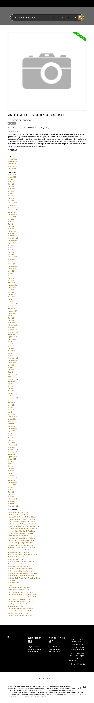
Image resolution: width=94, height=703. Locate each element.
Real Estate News (13, 583)
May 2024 (11, 224)
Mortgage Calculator (34, 649)
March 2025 (11, 200)
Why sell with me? (54, 647)
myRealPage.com (50, 679)
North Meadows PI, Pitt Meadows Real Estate (22, 573)
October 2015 (12, 426)
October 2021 (12, 283)
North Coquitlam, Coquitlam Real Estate (21, 571)
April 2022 (11, 278)
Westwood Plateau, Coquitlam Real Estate (21, 611)
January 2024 (12, 233)
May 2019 (11, 346)
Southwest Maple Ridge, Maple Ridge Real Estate (24, 597)
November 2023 (13, 238)
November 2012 (13, 506)
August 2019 (12, 339)
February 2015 (12, 445)
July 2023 (11, 245)
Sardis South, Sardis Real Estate (18, 590)
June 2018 (11, 367)
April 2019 (11, 348)
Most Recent (12, 174)
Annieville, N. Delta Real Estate (18, 514)
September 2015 (13, 428)
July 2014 (11, 461)
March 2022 (11, 280)
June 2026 (11, 181)
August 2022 (12, 268)
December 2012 (13, 504)
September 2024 (13, 214)
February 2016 (12, 417)
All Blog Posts (12, 159)
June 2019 (11, 344)
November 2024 (13, 210)
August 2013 (12, 485)
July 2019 (11, 341)
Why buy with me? (34, 647)
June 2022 (11, 273)
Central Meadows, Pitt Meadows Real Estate (22, 524)
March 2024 (11, 228)
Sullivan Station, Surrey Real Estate (19, 599)
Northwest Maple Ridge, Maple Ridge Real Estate (24, 578)
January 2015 (12, 447)
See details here (13, 131)
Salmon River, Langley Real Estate (19, 587)
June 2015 (11, 435)
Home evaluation (54, 649)
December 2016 (13, 398)
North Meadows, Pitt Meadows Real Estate (21, 575)
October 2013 (12, 480)
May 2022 (11, 276)
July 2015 (11, 433)
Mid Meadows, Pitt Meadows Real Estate (21, 561)
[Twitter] (74, 664)
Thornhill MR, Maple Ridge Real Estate (20, 601)
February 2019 (12, 353)
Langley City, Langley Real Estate (19, 552)
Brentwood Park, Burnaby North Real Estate (22, 517)
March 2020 (11, 323)
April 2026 (11, 186)
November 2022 (13, 261)
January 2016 (12, 419)
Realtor (10, 585)
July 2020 (11, 315)
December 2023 (13, 236)
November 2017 (13, 379)
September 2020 (13, 311)
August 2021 (12, 287)
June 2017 (11, 386)
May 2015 (11, 438)
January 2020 (12, 327)
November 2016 (13, 400)
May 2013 (11, 492)
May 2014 (11, 466)
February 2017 (12, 393)
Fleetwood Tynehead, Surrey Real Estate (21, 545)
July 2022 (11, 271)
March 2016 (11, 414)
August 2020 (12, 313)
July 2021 (11, 290)
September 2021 (13, 285)
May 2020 (11, 318)
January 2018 (12, 377)
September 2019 (13, 337)
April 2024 (11, 226)
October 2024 (12, 212)
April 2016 (11, 412)
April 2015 (11, 440)
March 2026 (11, 189)
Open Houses (12, 166)
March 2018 (11, 372)
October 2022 (12, 264)
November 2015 (13, 424)
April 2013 (11, 494)
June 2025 (11, 193)
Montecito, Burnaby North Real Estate (20, 568)
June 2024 (11, 221)
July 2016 (11, 405)
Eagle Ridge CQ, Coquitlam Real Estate (21, 540)
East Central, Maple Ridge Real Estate (23, 121)
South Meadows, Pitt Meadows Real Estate (22, 594)
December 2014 (13, 449)
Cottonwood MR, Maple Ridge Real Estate (21, 538)
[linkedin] (81, 664)
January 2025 (12, 205)
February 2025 (12, 203)
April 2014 (11, 468)
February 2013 (12, 499)
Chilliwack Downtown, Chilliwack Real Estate (22, 528)
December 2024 (13, 207)
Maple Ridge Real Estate (16, 559)
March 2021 (11, 297)
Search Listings (33, 651)
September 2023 (13, 240)
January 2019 (12, 355)
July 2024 (11, 219)
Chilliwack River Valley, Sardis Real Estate (21, 531)
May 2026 (11, 184)
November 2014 (13, 452)
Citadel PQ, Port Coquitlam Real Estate (20, 533)
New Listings (12, 164)
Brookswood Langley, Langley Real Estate (21, 519)
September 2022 (13, 266)
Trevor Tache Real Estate (16, 606)
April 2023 (11, 252)
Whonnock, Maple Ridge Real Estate (20, 615)
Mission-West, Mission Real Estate (19, 566)
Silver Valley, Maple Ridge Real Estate (20, 592)
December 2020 (13, 304)
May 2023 (11, 250)
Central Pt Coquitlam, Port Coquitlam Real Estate (24, 526)
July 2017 (11, 384)
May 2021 (11, 292)
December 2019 (13, 330)
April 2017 (11, 388)
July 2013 (11, 487)
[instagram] (77, 664)
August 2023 (12, 243)
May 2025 (11, 196)
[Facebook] (71, 664)
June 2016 (11, 407)
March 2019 (11, 351)
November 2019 (13, 332)
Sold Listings (12, 168)
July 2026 (11, 179)
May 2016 (11, 410)
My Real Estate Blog (14, 161)
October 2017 (12, 381)
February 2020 (12, 325)
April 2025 (11, 198)
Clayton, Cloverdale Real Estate (18, 536)
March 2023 (11, 254)
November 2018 (13, 358)
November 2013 (13, 478)
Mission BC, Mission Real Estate (18, 564)
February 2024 (12, 231)
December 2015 (13, 421)
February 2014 (12, 473)
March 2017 (11, 391)
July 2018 (11, 365)
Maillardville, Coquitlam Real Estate (19, 557)
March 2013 (11, 496)
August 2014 (12, 459)
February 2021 (12, 299)
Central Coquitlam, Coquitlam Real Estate (21, 521)
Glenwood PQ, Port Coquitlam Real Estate (21, 547)
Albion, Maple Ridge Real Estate (18, 512)
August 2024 (12, 217)
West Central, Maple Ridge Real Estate (20, 608)
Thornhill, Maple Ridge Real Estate (19, 604)
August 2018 (12, 362)
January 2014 (12, 475)
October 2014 (12, 454)
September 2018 (13, 360)
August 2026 (12, 177)
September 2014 (13, 457)
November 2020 (13, 306)
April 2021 (11, 294)
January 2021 (12, 301)
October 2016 (12, 402)
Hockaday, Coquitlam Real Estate (18, 550)
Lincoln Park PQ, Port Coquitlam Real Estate (22, 554)
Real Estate (11, 580)
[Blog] (84, 664)
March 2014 (11, 471)
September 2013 (13, 482)
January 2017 (12, 395)
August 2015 (12, 431)
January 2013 (12, 501)
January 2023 (12, 259)
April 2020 (11, 320)
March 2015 (11, 442)
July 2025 (11, 191)
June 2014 (11, 464)
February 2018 (12, 374)
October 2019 (12, 334)
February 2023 (12, 257)
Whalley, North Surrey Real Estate (19, 613)
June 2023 (11, 247)
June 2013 (11, 489)
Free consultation (54, 651)
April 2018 (11, 370)
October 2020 (12, 308)
